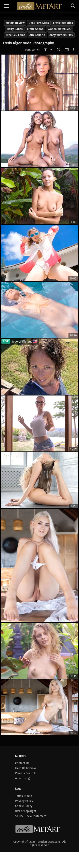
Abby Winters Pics (61, 35)
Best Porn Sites (39, 23)
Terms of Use (23, 796)
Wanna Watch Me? (60, 29)
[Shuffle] (58, 49)
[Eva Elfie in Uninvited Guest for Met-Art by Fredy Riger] (39, 565)
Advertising (22, 778)
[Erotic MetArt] (39, 6)
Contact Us (22, 763)
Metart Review (15, 23)
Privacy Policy (24, 801)
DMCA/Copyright (25, 811)
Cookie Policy (23, 806)
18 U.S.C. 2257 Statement (30, 816)
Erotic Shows (35, 29)
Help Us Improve (26, 768)
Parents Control (25, 773)
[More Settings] (73, 49)
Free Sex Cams (15, 35)
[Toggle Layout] (66, 49)
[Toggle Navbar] (6, 6)
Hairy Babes (15, 29)
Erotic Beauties (63, 23)
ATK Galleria (37, 35)
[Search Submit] (73, 6)
